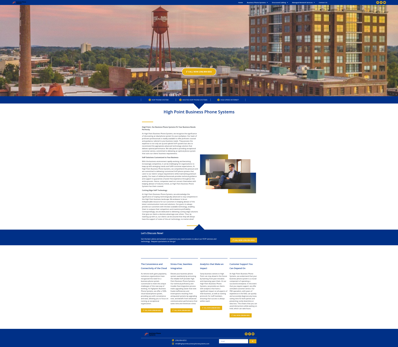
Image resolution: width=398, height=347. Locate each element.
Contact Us (323, 2)
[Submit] (252, 341)
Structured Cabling (279, 2)
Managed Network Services (302, 2)
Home (240, 2)
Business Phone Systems (256, 2)
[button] (199, 71)
